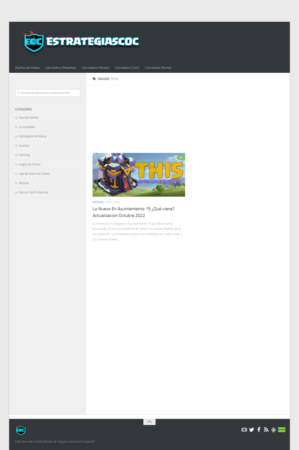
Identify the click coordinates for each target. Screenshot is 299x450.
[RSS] (266, 430)
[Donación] (281, 430)
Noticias (98, 202)
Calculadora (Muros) (158, 68)
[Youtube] (244, 430)
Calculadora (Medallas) (60, 68)
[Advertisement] (149, 10)
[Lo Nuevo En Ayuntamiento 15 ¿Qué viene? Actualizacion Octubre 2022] (139, 175)
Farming (24, 155)
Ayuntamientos (28, 117)
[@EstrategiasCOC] (251, 430)
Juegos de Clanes (29, 164)
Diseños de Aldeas (27, 68)
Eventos (24, 145)
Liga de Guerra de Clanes (34, 173)
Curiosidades (27, 127)
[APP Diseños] (273, 430)
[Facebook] (259, 430)
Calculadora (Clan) (127, 68)
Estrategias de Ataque (33, 136)
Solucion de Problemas (33, 192)
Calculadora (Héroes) (95, 68)
